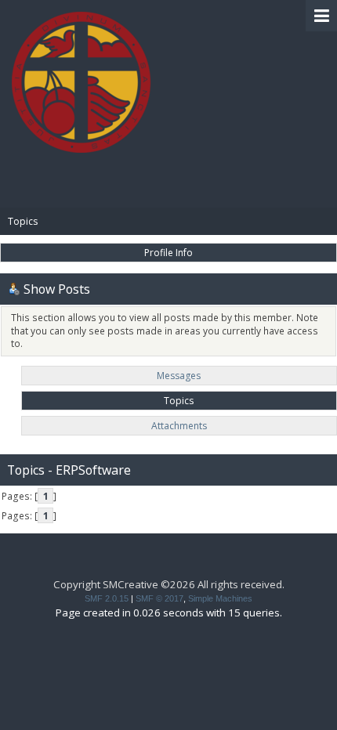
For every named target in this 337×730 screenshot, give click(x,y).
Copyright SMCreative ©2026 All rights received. (168, 584)
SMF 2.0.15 (107, 598)
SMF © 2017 (159, 598)
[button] (321, 15)
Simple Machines (220, 598)
